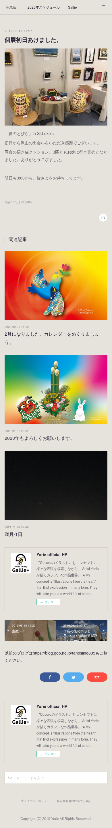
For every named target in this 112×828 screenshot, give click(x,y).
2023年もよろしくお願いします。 (40, 438)
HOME (11, 7)
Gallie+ (73, 7)
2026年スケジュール (44, 7)
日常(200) (25, 202)
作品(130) (11, 202)
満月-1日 (13, 534)
